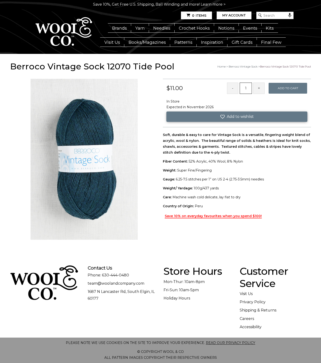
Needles (161, 28)
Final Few (271, 42)
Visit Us (112, 42)
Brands (119, 28)
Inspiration (212, 42)
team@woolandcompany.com (116, 283)
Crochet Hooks (194, 28)
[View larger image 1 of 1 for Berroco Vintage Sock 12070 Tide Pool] (84, 159)
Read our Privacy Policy (230, 343)
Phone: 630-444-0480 (108, 275)
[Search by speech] (289, 15)
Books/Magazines (147, 42)
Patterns (183, 42)
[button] (236, 117)
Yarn (140, 28)
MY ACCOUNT (234, 15)
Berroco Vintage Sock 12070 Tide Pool (285, 66)
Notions (226, 28)
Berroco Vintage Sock (243, 66)
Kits (270, 28)
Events (250, 28)
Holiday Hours (177, 298)
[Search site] (260, 15)
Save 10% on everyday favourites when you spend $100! (213, 216)
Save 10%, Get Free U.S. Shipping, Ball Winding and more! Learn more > (159, 4)
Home (221, 66)
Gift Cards (242, 42)
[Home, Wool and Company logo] (63, 32)
